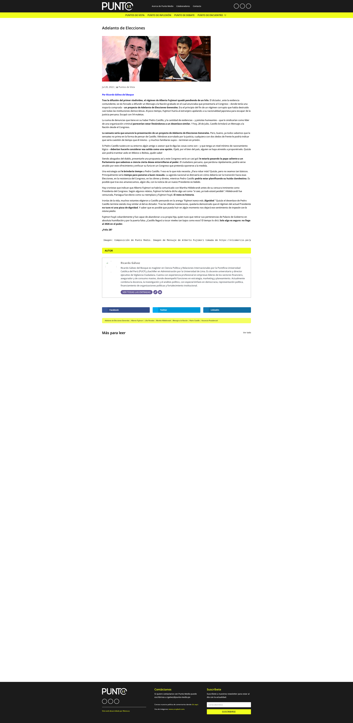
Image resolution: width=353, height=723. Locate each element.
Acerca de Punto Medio (162, 6)
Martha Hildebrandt (163, 320)
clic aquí (195, 704)
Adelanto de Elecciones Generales (117, 320)
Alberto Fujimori (137, 320)
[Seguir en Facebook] (236, 6)
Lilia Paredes (149, 320)
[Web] (155, 292)
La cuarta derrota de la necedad (124, 567)
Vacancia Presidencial (209, 320)
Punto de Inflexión (159, 15)
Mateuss (126, 711)
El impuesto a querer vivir (121, 434)
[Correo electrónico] (160, 292)
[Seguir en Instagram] (248, 6)
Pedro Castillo (194, 320)
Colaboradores (183, 6)
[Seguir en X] (242, 6)
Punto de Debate (184, 15)
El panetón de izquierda (119, 546)
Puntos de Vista (135, 15)
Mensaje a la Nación (180, 320)
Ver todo (247, 332)
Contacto (197, 6)
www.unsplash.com (176, 709)
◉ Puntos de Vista (125, 87)
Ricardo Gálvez (130, 263)
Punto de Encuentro (210, 15)
